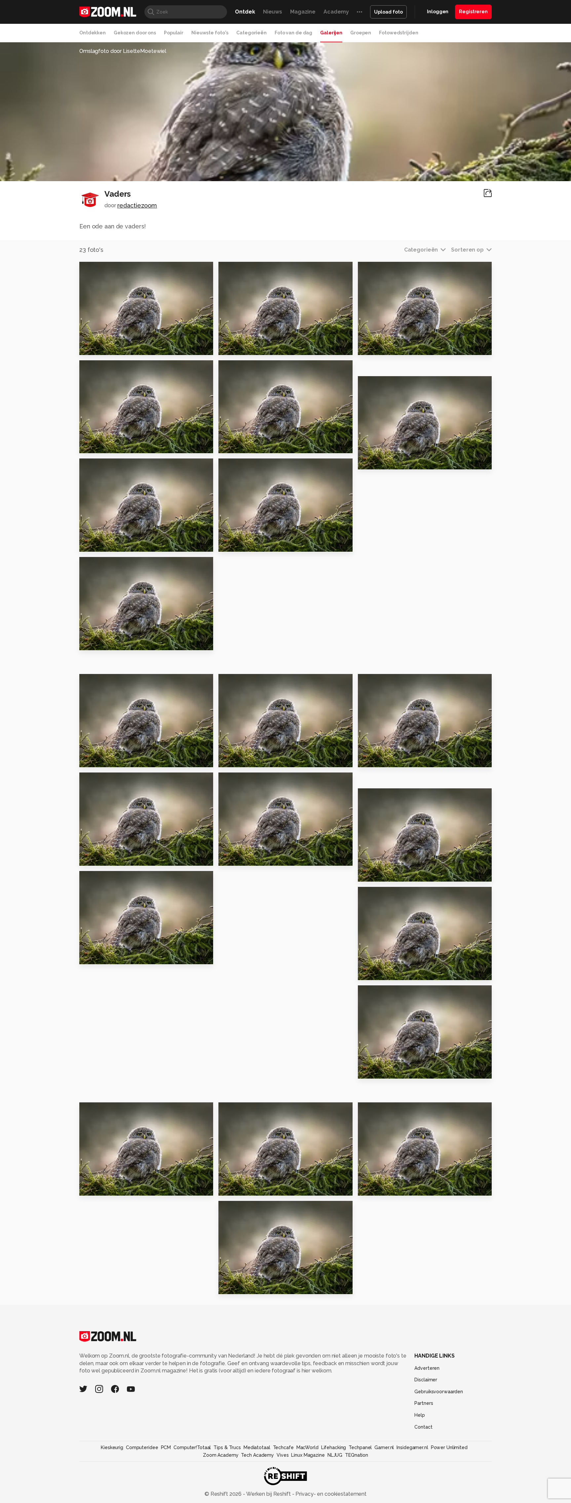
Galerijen (331, 32)
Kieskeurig (112, 1447)
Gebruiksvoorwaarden (438, 1391)
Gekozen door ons (135, 32)
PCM (166, 1447)
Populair (173, 32)
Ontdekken (92, 32)
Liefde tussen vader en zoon (259, 1187)
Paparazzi (375, 461)
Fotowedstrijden (398, 32)
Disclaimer (425, 1379)
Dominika (244, 780)
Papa (228, 346)
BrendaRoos (387, 894)
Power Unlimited (449, 1447)
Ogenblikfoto (110, 565)
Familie (371, 972)
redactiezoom (137, 205)
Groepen (360, 32)
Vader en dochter (107, 543)
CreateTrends (110, 466)
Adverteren (426, 1368)
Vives (282, 1455)
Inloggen (437, 11)
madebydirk (108, 1110)
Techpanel (360, 1447)
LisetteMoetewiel (114, 269)
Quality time (239, 759)
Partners (423, 1403)
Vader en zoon (103, 445)
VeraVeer (244, 1110)
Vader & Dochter (106, 857)
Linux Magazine (307, 1455)
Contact (423, 1427)
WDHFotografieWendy (259, 368)
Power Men (377, 1070)
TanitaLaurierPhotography (402, 383)
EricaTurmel (386, 796)
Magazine (303, 12)
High (88, 346)
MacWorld (307, 1447)
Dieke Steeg (387, 682)
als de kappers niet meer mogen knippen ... (398, 759)
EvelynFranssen (112, 368)
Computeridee (142, 1447)
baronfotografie (252, 1208)
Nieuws (272, 12)
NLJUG (334, 1455)
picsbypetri (107, 780)
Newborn (374, 1187)
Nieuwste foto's (209, 32)
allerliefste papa (246, 857)
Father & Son (100, 759)
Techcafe (283, 1447)
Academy (336, 12)
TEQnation (356, 1455)
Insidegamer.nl (412, 1447)
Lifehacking (333, 1447)
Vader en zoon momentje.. (120, 956)
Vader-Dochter (104, 1187)
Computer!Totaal (192, 1447)
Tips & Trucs (227, 1447)
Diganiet (383, 993)
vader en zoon (242, 1286)
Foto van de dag (293, 32)
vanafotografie (250, 466)
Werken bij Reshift (268, 1494)
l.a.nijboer (105, 879)
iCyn (239, 682)
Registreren (473, 11)
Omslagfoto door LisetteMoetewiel (122, 51)
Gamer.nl (384, 1447)
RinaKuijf (383, 1110)
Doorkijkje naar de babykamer (398, 346)
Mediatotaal (257, 1447)
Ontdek (245, 12)
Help (419, 1415)
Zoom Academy (221, 1455)
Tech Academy (257, 1455)
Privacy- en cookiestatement (330, 1494)
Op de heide (379, 873)
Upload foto (388, 12)
